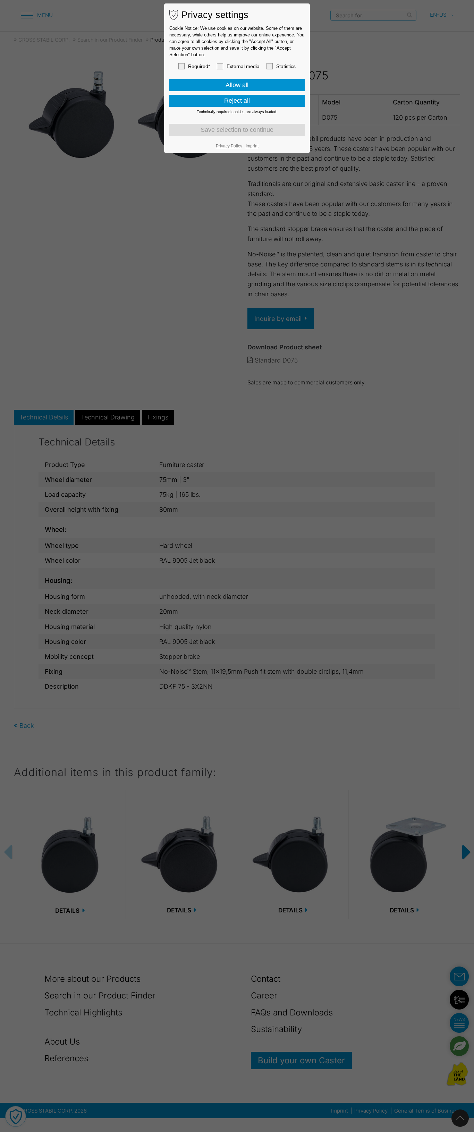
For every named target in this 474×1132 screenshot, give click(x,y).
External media (243, 66)
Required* (199, 66)
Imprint (252, 146)
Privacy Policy (229, 146)
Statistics (286, 66)
